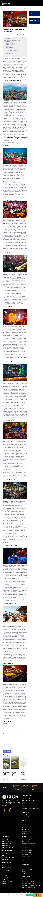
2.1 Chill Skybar (9, 41)
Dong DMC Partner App (27, 867)
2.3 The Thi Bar (9, 44)
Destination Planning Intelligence (29, 843)
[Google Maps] (19, 892)
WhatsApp (30, 894)
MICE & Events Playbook (27, 850)
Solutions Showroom (6, 853)
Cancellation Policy (26, 831)
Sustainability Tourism (26, 818)
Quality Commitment (26, 829)
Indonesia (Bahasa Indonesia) (8, 875)
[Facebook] (13, 892)
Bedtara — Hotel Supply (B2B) (28, 887)
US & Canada (5, 879)
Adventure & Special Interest (28, 861)
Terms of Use (25, 824)
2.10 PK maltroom (9, 54)
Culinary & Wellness (26, 856)
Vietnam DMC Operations (7, 847)
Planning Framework (26, 871)
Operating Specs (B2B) (27, 869)
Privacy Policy (25, 833)
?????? (9, 8)
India (3, 885)
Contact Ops (24, 814)
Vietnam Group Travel (6, 845)
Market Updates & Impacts (27, 839)
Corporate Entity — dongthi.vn (28, 879)
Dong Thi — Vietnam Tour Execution (30, 881)
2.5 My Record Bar (10, 47)
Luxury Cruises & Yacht (27, 854)
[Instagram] (22, 892)
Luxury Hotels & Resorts (27, 852)
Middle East (4, 883)
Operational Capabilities (27, 816)
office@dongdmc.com (27, 806)
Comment (5, 733)
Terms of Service (25, 825)
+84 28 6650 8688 (26, 805)
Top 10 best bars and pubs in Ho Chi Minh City (15, 30)
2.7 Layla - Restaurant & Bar (11, 50)
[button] (2, 1)
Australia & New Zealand (7, 881)
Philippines (4, 873)
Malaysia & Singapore (6, 877)
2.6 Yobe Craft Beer (10, 49)
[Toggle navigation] (41, 4)
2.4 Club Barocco (9, 46)
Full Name (5, 723)
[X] (24, 891)
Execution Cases (5, 865)
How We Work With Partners (8, 857)
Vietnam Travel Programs (7, 855)
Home (4, 8)
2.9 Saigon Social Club (10, 53)
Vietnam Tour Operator (7, 841)
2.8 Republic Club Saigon (11, 52)
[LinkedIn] (29, 892)
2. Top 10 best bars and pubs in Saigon (12, 40)
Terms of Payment (26, 827)
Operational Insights (26, 841)
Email (4, 728)
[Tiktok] (16, 892)
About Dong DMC (26, 812)
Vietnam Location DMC (7, 843)
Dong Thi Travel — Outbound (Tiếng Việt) (31, 885)
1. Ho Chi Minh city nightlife (9, 38)
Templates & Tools (26, 873)
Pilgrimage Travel (25, 860)
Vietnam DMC (5, 839)
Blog (6, 8)
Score (4, 745)
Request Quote (38, 895)
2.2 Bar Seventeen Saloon (11, 43)
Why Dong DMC (5, 859)
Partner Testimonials (6, 867)
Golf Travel (24, 858)
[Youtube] (26, 892)
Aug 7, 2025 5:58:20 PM (8, 34)
